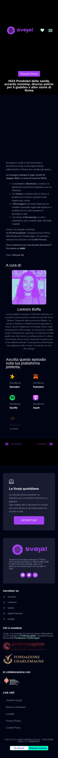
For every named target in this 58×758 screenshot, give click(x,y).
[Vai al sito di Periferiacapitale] (29, 646)
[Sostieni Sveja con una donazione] (42, 30)
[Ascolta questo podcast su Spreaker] (12, 377)
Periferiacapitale (28, 635)
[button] (50, 30)
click (22, 248)
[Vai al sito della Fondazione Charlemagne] (29, 659)
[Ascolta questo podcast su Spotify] (12, 398)
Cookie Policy (13, 727)
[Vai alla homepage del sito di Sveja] (19, 30)
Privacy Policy (13, 721)
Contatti (10, 714)
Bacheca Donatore (16, 707)
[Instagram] (35, 575)
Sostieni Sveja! (14, 700)
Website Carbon (38, 748)
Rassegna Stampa (29, 74)
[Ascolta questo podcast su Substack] (36, 377)
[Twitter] (29, 575)
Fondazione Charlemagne (27, 638)
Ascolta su (15, 383)
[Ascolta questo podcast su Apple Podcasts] (36, 398)
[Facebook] (22, 575)
